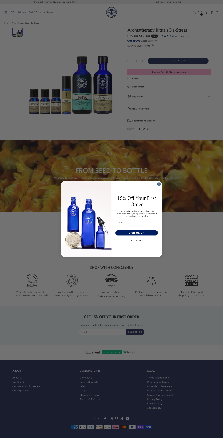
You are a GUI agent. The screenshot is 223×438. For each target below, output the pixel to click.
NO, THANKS (137, 241)
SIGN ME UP (137, 232)
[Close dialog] (159, 184)
